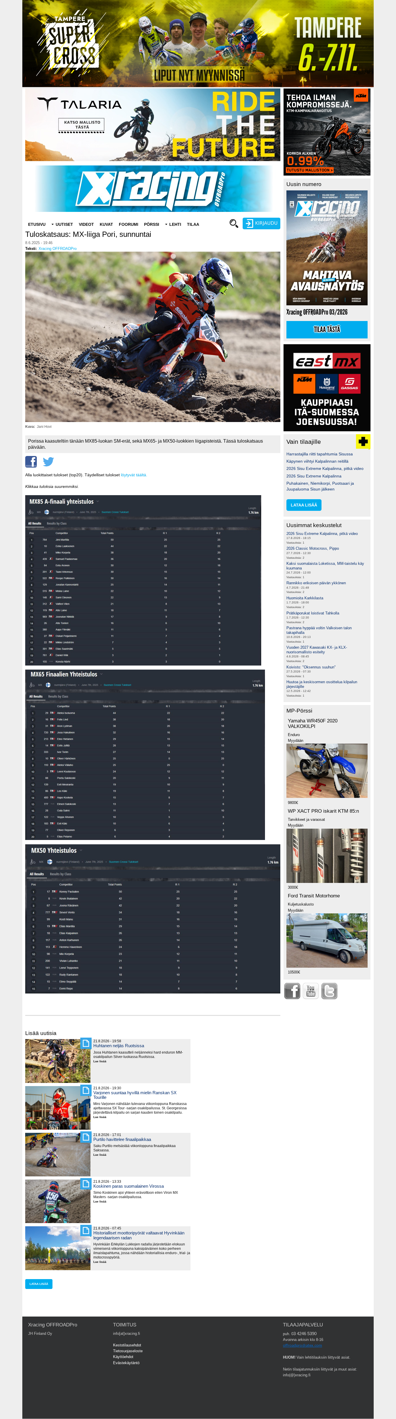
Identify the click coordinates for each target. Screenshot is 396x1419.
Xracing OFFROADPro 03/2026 (317, 312)
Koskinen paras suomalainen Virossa (128, 1186)
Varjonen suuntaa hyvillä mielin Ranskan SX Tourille (135, 1095)
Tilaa (193, 224)
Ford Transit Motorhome (314, 896)
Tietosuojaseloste (128, 1351)
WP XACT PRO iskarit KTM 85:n (323, 811)
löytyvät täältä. (134, 475)
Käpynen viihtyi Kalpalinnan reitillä (317, 461)
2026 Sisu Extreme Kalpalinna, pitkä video (325, 468)
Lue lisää (102, 1062)
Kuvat (106, 224)
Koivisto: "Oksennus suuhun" (311, 667)
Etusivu (37, 224)
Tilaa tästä (327, 330)
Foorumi (128, 224)
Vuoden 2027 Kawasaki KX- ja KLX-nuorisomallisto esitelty (316, 649)
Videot (86, 224)
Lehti (175, 224)
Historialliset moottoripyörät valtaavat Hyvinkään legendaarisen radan (138, 1235)
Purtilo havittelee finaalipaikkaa (122, 1139)
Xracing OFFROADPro (58, 248)
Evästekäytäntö (126, 1363)
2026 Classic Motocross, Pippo (312, 548)
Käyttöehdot (123, 1357)
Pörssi (151, 224)
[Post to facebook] (31, 462)
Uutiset (64, 224)
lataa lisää (39, 1283)
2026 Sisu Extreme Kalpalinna (313, 476)
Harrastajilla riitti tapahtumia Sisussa (319, 454)
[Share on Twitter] (48, 462)
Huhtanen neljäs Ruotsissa (118, 1045)
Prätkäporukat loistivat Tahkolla (312, 613)
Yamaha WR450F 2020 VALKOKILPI (312, 723)
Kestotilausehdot (127, 1345)
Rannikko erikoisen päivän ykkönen (316, 583)
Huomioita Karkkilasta (304, 598)
